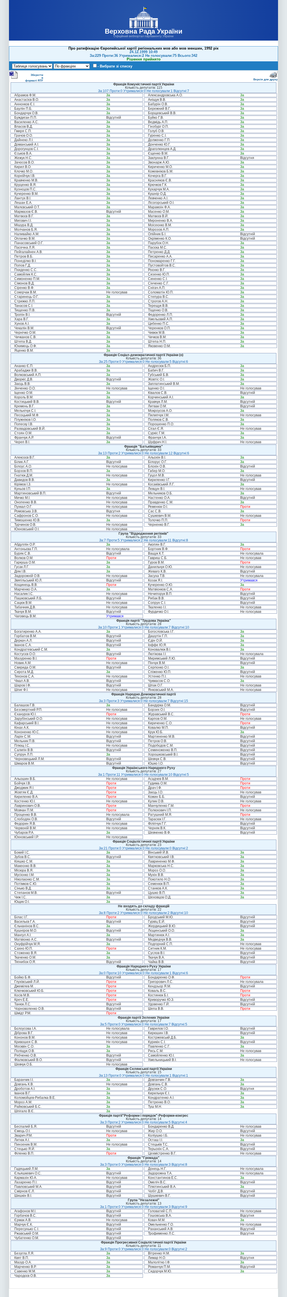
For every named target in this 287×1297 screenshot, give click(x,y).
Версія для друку (265, 79)
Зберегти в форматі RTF (34, 77)
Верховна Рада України (143, 31)
